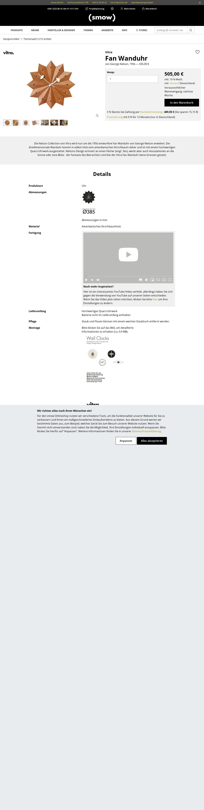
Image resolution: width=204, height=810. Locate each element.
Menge (110, 72)
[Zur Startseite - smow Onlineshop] (102, 18)
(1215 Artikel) (37, 38)
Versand (174, 83)
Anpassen (126, 441)
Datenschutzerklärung (146, 431)
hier (155, 299)
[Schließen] (200, 3)
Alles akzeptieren (152, 441)
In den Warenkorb (181, 102)
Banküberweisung (151, 112)
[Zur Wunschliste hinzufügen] (197, 52)
